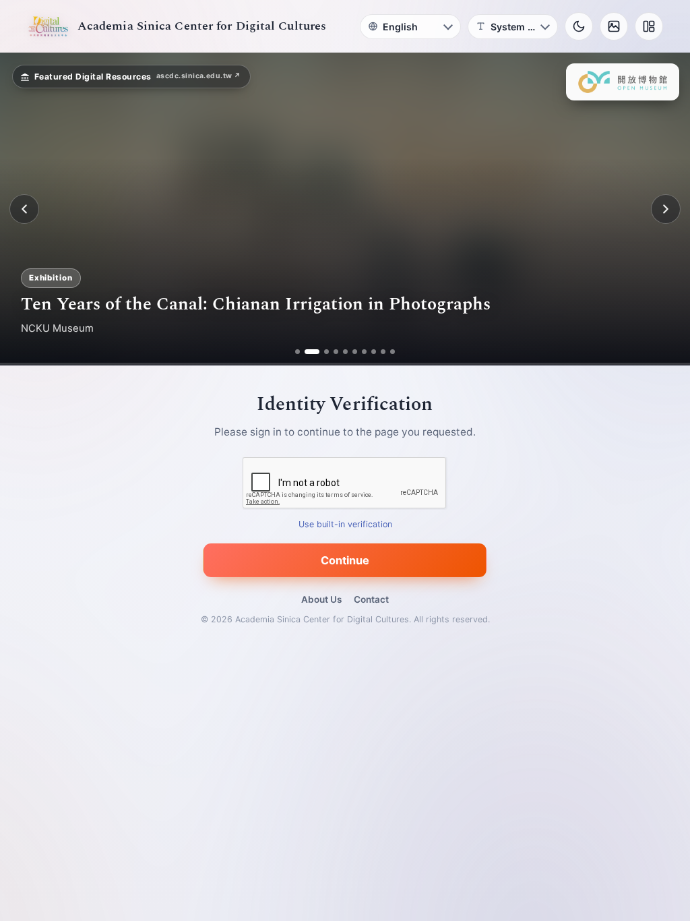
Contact (371, 599)
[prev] (24, 209)
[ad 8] (373, 351)
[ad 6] (354, 351)
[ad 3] (321, 351)
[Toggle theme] (579, 26)
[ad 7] (364, 351)
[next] (666, 209)
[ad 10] (392, 351)
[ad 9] (383, 351)
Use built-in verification (345, 525)
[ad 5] (345, 351)
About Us (321, 599)
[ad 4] (336, 351)
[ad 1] (297, 351)
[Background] (614, 26)
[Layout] (649, 26)
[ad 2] (307, 351)
